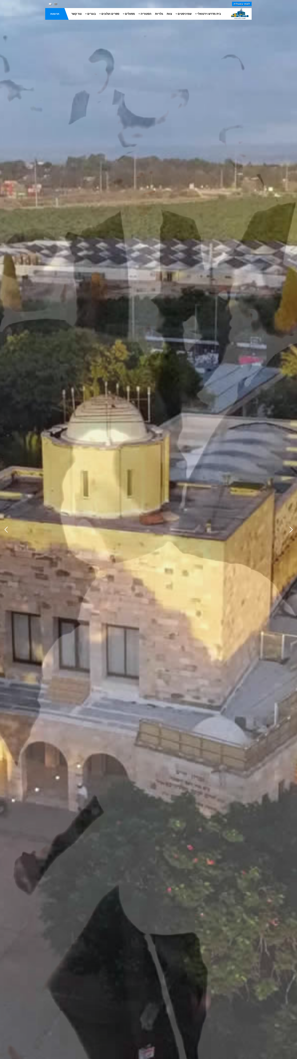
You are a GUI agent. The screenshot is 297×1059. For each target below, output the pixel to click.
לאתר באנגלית (242, 4)
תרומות (54, 13)
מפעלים (130, 13)
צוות (169, 13)
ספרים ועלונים (110, 13)
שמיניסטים (185, 13)
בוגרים (91, 13)
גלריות (159, 13)
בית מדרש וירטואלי (209, 13)
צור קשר (76, 13)
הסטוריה (146, 13)
